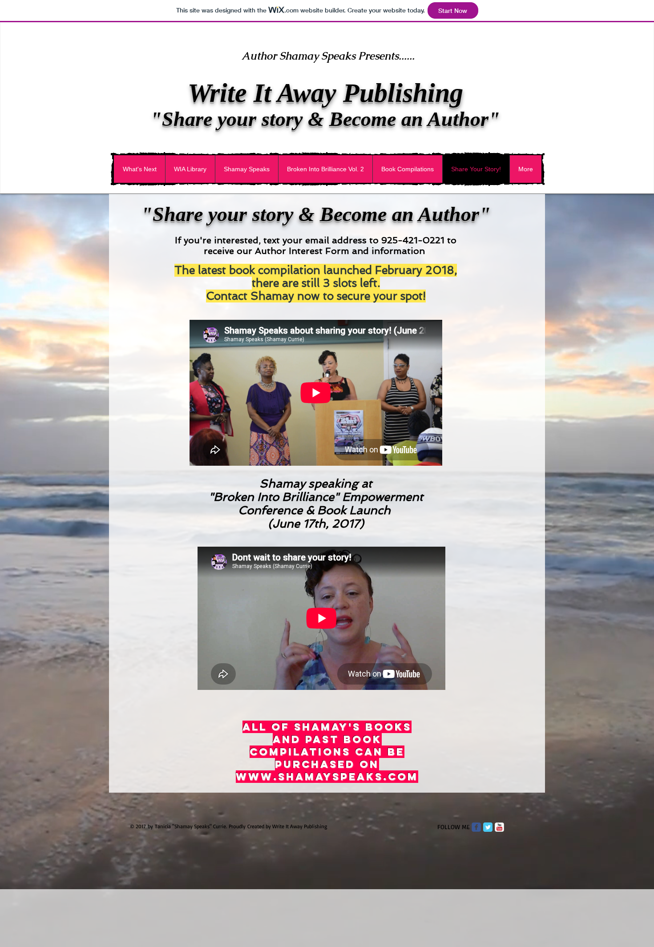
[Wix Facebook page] (476, 827)
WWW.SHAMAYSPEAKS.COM (327, 776)
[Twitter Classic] (488, 827)
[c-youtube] (499, 827)
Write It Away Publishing (325, 93)
